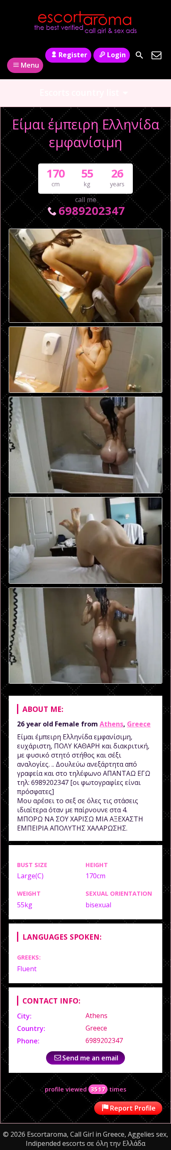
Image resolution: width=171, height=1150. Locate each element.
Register (73, 54)
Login (116, 54)
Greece (139, 723)
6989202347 (92, 210)
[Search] (139, 55)
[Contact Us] (156, 55)
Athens (111, 723)
